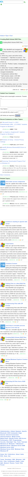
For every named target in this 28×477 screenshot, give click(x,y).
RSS (1, 456)
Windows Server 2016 (7, 449)
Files (5, 461)
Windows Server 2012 (7, 447)
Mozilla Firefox (14, 438)
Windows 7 (12, 443)
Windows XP (4, 451)
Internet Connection (12, 434)
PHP (10, 440)
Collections (11, 454)
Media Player (4, 438)
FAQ (21, 463)
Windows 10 (4, 443)
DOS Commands (12, 433)
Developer (8, 459)
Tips (7, 35)
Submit (18, 115)
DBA (13, 459)
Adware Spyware (16, 431)
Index (22, 454)
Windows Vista (19, 449)
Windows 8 (19, 443)
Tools (19, 442)
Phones (12, 463)
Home (2, 35)
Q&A (1, 463)
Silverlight (9, 442)
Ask (9, 456)
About (18, 454)
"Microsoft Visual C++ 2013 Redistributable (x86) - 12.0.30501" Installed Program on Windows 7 (13, 124)
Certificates (11, 461)
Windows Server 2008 (18, 445)
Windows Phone (5, 445)
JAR (23, 459)
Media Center (16, 436)
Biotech (6, 463)
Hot (6, 454)
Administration (5, 431)
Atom (5, 456)
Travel (17, 463)
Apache (24, 431)
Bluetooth (3, 433)
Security (3, 442)
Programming (17, 440)
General (2, 434)
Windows (19, 459)
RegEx (18, 461)
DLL (1, 461)
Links (22, 461)
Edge (20, 433)
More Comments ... (6, 175)
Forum (2, 465)
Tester (2, 459)
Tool (11, 35)
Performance (4, 440)
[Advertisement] (14, 20)
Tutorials (24, 442)
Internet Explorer (5, 436)
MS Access (22, 438)
